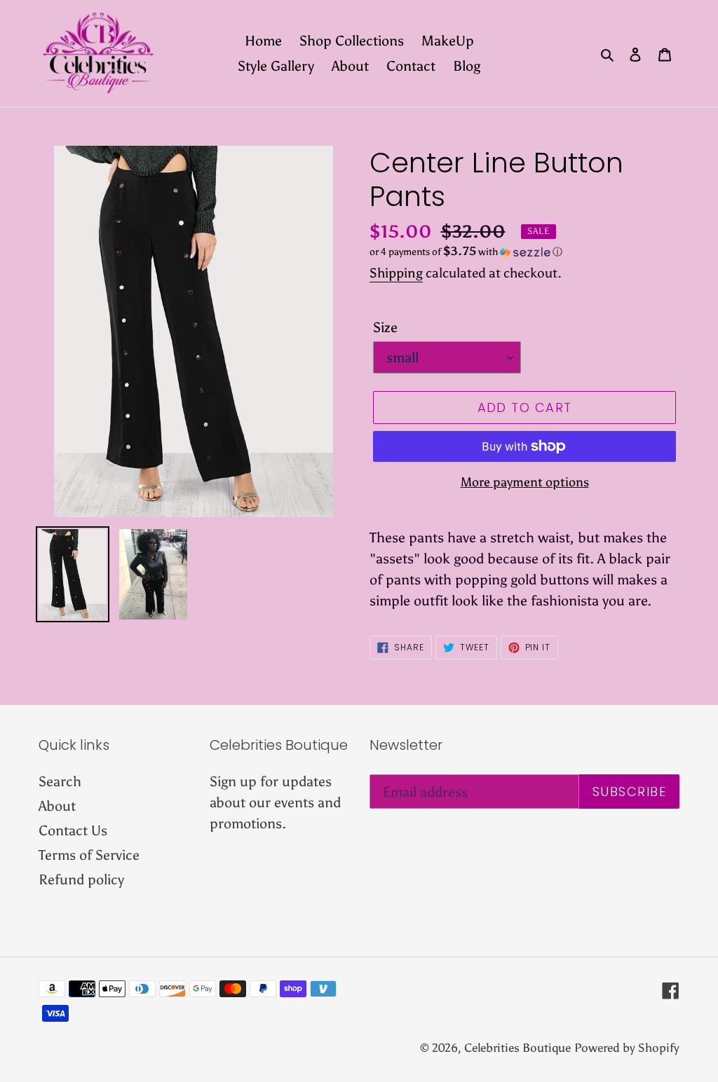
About (57, 805)
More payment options (525, 482)
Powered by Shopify (626, 1048)
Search (60, 781)
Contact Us (73, 830)
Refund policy (81, 879)
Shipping (396, 273)
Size (385, 327)
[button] (466, 252)
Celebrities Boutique (517, 1048)
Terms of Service (89, 855)
